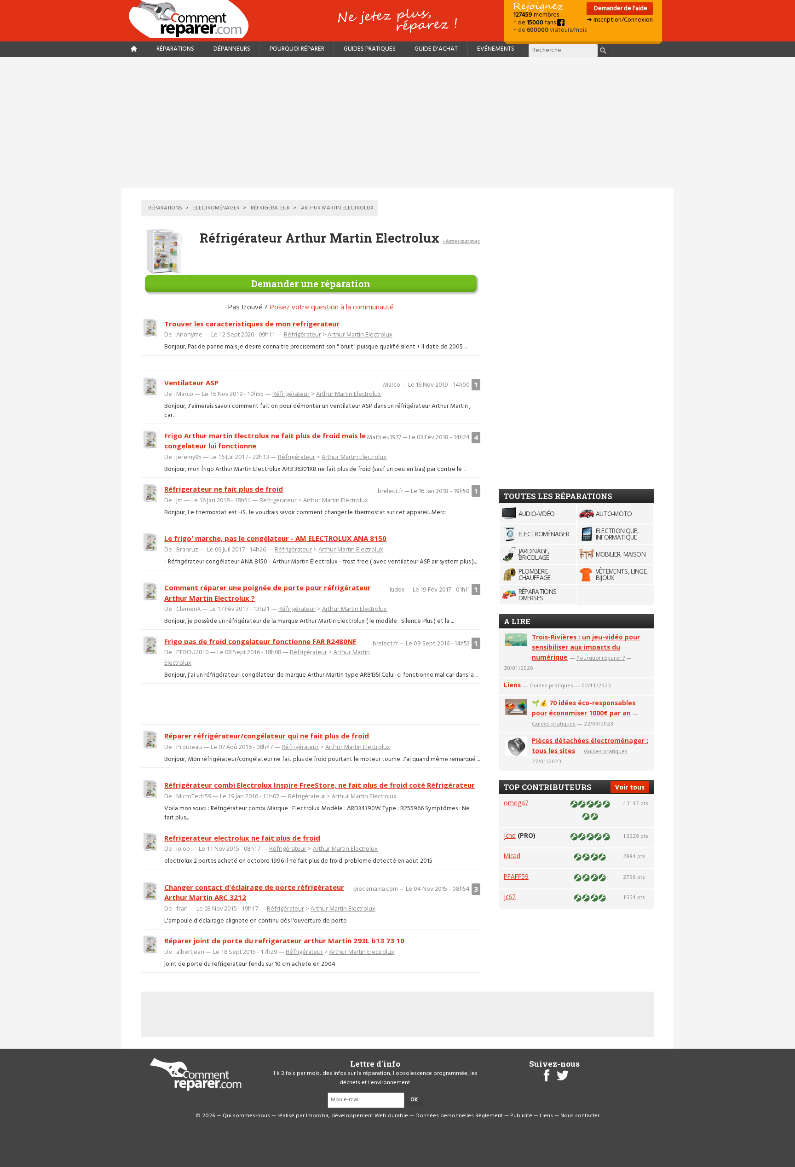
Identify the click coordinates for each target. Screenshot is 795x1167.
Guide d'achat (436, 49)
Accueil (192, 19)
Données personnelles (444, 1116)
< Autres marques (461, 241)
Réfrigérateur (302, 334)
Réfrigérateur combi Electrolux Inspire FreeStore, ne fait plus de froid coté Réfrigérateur (319, 785)
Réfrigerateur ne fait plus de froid (223, 489)
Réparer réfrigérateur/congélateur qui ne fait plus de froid (266, 735)
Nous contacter (579, 1116)
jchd (510, 835)
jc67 (510, 896)
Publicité (521, 1116)
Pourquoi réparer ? (600, 657)
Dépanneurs (231, 49)
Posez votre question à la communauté (332, 306)
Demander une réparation (310, 284)
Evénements (495, 49)
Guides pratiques (370, 49)
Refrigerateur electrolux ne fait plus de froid (242, 837)
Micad (512, 855)
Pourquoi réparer (297, 49)
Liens (512, 684)
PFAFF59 (516, 876)
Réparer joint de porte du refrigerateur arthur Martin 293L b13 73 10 (284, 940)
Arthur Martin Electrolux (360, 334)
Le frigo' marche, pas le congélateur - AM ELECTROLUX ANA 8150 (275, 538)
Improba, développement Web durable (357, 1116)
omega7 (516, 802)
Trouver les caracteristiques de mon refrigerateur (252, 323)
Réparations (175, 49)
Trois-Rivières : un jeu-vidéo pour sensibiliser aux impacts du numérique (586, 647)
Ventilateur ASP (191, 382)
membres (536, 15)
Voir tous (630, 787)
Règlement (489, 1116)
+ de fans (535, 23)
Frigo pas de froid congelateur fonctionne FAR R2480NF (260, 641)
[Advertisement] (397, 122)
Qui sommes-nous (246, 1116)
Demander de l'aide (620, 8)
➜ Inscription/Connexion (620, 20)
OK (414, 1099)
